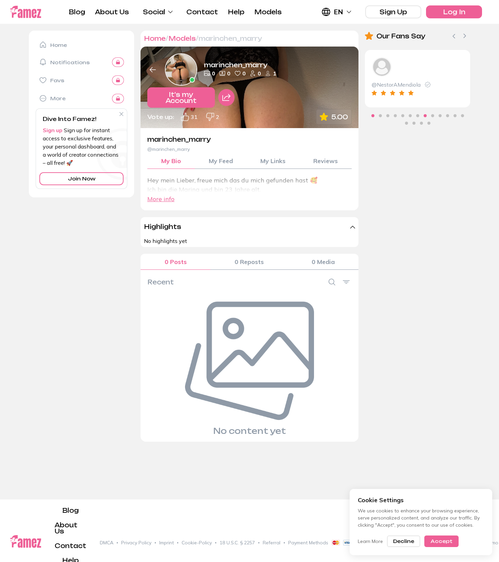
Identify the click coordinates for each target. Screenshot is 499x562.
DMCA (106, 542)
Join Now (81, 178)
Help (236, 12)
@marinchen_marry (168, 149)
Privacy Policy (136, 542)
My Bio (171, 161)
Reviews (325, 161)
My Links (272, 161)
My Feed (221, 161)
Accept (441, 541)
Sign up (52, 130)
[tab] (372, 115)
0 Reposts (249, 262)
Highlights (162, 226)
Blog (77, 12)
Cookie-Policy (197, 542)
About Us (112, 12)
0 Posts (176, 262)
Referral (271, 542)
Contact (202, 12)
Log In (454, 12)
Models (268, 12)
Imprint (166, 542)
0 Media (323, 262)
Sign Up (393, 12)
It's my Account (181, 97)
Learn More (370, 541)
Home (155, 38)
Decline (403, 541)
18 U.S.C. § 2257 (237, 542)
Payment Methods (308, 543)
